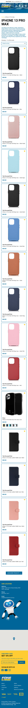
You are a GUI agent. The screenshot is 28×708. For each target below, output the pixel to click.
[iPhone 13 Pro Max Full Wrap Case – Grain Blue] (13, 230)
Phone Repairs (17, 685)
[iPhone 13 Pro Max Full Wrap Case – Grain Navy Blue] (13, 300)
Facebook (3, 670)
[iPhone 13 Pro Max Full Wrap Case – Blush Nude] (13, 127)
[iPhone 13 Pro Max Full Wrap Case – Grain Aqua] (13, 162)
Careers (14, 701)
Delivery (16, 687)
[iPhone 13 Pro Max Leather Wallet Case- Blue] (13, 476)
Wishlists (19, 6)
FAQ (3, 689)
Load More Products (13, 573)
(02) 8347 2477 (5, 593)
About (3, 683)
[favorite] (24, 48)
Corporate (4, 687)
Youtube (6, 670)
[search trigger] (16, 6)
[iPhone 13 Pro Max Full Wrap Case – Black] (13, 59)
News (15, 683)
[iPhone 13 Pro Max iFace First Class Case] (13, 404)
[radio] (4, 425)
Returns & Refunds (18, 689)
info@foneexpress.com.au (8, 597)
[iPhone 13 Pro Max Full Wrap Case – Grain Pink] (13, 335)
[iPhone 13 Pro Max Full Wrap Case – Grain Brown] (13, 264)
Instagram (10, 670)
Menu (3, 11)
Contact (3, 685)
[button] (14, 639)
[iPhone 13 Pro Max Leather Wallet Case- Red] (13, 545)
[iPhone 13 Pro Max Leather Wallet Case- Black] (13, 442)
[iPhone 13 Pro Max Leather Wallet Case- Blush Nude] (13, 510)
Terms (9, 701)
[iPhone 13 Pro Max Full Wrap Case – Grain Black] (13, 196)
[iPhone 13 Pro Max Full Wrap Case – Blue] (13, 93)
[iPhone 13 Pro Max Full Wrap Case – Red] (13, 369)
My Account (22, 6)
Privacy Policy (5, 701)
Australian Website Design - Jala (9, 704)
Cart (25, 6)
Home (3, 17)
